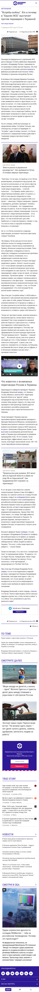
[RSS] (26, 973)
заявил (20, 392)
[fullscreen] (36, 374)
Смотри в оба (11, 884)
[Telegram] (19, 989)
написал (30, 69)
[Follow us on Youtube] (12, 973)
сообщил (24, 532)
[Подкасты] (31, 973)
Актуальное (6, 9)
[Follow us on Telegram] (22, 973)
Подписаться (19, 611)
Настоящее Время (7, 23)
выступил (5, 432)
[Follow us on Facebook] (3, 973)
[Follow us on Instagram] (17, 973)
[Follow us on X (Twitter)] (8, 973)
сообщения (21, 497)
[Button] (12, 32)
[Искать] (31, 989)
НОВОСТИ (7, 834)
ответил (33, 591)
